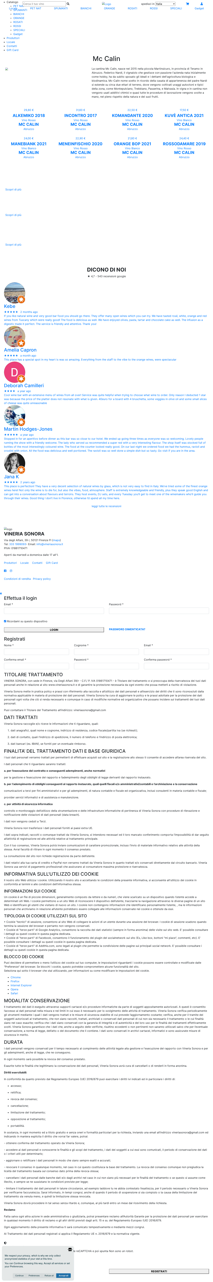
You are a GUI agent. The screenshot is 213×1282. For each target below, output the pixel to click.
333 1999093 (17, 544)
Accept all (63, 1275)
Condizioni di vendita (17, 578)
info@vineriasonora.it (49, 544)
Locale (11, 42)
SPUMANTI (61, 8)
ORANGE (18, 18)
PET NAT (35, 8)
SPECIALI (19, 30)
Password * (116, 604)
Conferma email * (15, 659)
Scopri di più (13, 189)
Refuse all (49, 1275)
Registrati (159, 1271)
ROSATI (18, 22)
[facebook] (7, 570)
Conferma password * (158, 659)
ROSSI (17, 26)
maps (56, 540)
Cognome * (81, 645)
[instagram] (11, 570)
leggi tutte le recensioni (106, 506)
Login (54, 629)
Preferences (34, 1275)
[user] (202, 4)
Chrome (16, 977)
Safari (14, 993)
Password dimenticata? (127, 629)
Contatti (12, 46)
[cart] (187, 4)
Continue (19, 1275)
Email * (8, 604)
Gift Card (12, 50)
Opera (14, 989)
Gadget (18, 34)
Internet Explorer (21, 985)
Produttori (13, 38)
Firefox (15, 981)
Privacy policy (42, 578)
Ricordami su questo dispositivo (26, 621)
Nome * (9, 645)
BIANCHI (18, 14)
